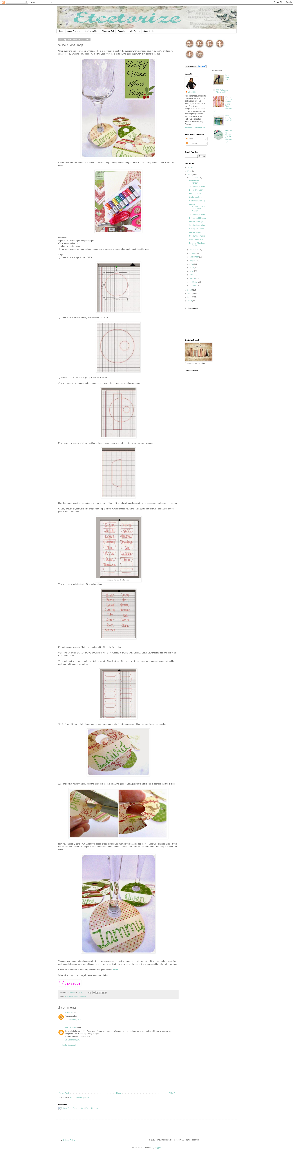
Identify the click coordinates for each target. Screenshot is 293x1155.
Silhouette (82, 996)
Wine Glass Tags (196, 239)
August (193, 260)
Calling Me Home (196, 229)
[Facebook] (190, 48)
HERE (115, 970)
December (194, 178)
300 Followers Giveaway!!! (222, 91)
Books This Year (196, 190)
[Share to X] (99, 992)
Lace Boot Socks (227, 77)
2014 (189, 174)
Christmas (69, 996)
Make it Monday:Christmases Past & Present (197, 207)
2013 (189, 290)
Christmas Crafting (197, 201)
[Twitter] (220, 48)
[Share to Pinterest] (105, 992)
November (194, 250)
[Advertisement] (118, 1069)
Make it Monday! (196, 222)
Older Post (173, 1093)
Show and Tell (108, 31)
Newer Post (64, 1093)
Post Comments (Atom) (79, 1098)
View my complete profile (195, 127)
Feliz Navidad (195, 194)
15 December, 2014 (73, 1040)
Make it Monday (195, 232)
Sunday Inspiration (197, 186)
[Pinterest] (209, 48)
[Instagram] (190, 59)
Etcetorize (192, 92)
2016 (189, 167)
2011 (189, 297)
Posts (190, 139)
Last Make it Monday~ (194, 182)
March (192, 278)
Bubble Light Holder (197, 218)
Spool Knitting (149, 31)
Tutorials (121, 31)
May (192, 271)
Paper (76, 996)
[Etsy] (199, 48)
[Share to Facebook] (102, 992)
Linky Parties (134, 31)
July (191, 264)
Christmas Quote (196, 197)
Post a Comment (69, 1045)
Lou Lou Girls (71, 1028)
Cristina (68, 1012)
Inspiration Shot (91, 31)
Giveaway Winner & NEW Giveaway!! (228, 136)
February (193, 282)
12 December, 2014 (73, 1019)
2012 (189, 293)
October (193, 253)
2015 (189, 171)
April (192, 275)
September (194, 257)
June (192, 267)
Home (60, 31)
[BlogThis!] (96, 992)
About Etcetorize (74, 31)
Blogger (157, 1148)
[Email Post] (89, 992)
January (193, 285)
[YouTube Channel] (199, 59)
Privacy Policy (69, 1140)
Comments (193, 143)
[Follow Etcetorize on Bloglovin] (196, 67)
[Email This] (94, 992)
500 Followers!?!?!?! (228, 119)
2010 (189, 301)
